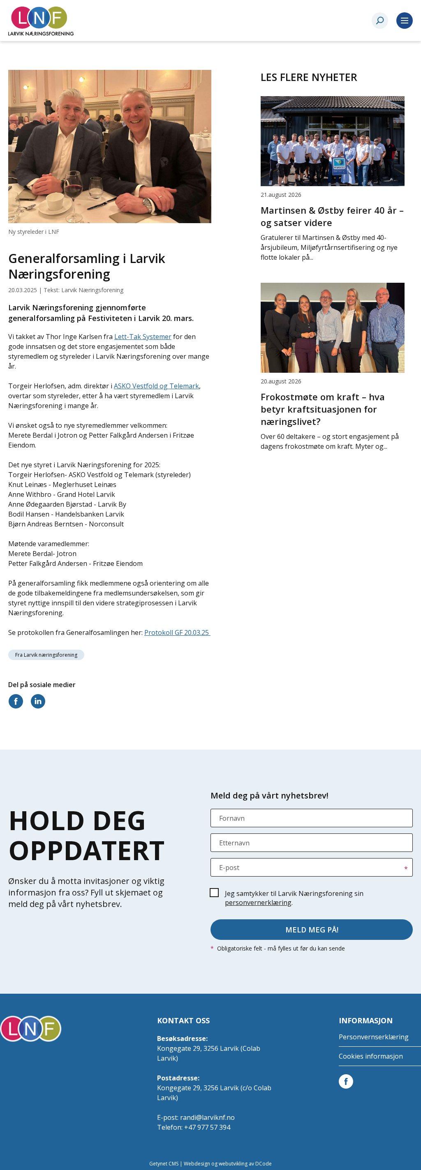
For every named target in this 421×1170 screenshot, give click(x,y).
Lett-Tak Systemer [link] (142, 336)
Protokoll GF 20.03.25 (177, 632)
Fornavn (232, 818)
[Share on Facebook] (17, 700)
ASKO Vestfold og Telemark (156, 385)
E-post (229, 867)
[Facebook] (347, 1080)
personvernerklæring (258, 902)
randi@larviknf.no (207, 1117)
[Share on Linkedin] (39, 700)
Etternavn (234, 843)
